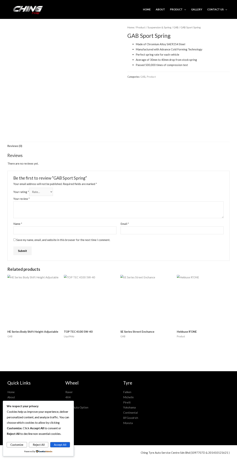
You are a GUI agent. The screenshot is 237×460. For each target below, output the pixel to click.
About (160, 9)
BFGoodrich (130, 417)
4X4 (68, 397)
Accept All (60, 444)
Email (125, 223)
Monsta (128, 423)
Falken (127, 392)
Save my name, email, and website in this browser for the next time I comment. (63, 239)
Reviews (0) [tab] (14, 146)
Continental (130, 412)
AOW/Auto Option (76, 407)
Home (147, 9)
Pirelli (127, 402)
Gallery (196, 9)
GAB (175, 27)
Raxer (69, 392)
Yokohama (129, 407)
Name (17, 223)
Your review (21, 198)
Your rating (21, 191)
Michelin (128, 397)
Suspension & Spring (159, 27)
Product (176, 9)
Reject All (39, 444)
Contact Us (215, 9)
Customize (16, 444)
